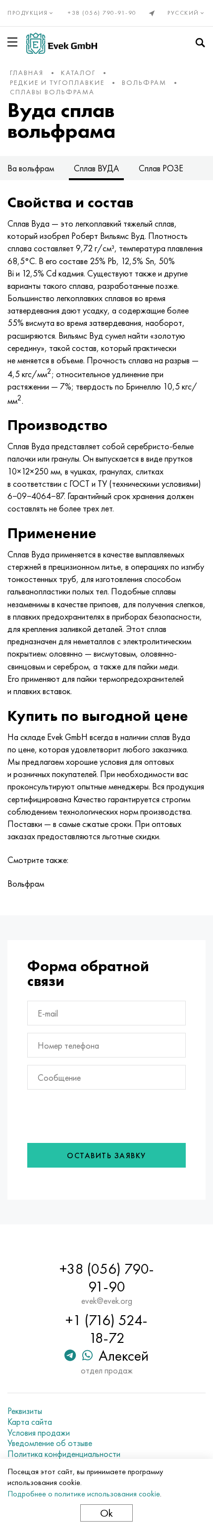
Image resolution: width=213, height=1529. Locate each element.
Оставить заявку (106, 1155)
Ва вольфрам (30, 168)
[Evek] (61, 43)
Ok (106, 1513)
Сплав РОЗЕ (161, 168)
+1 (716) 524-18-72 (106, 1329)
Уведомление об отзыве (49, 1443)
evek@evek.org (106, 1300)
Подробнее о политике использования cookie (83, 1494)
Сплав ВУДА (96, 168)
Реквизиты (24, 1411)
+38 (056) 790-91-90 (102, 13)
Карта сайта (29, 1421)
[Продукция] (14, 42)
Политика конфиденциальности (63, 1454)
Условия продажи (38, 1432)
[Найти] (200, 43)
